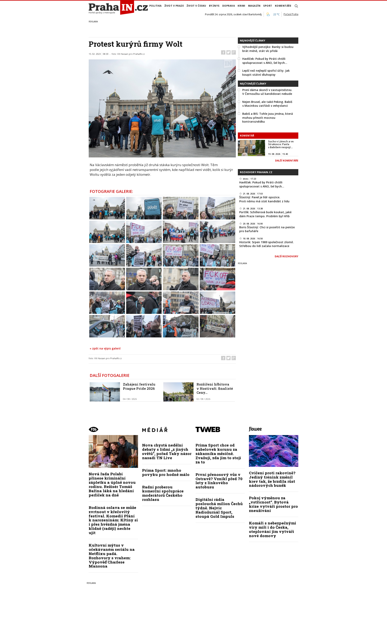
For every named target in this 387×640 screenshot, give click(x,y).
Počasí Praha (291, 14)
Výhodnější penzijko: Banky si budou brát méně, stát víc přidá (267, 49)
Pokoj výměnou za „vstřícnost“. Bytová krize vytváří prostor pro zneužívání (273, 504)
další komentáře (286, 160)
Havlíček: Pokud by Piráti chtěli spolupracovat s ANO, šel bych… (264, 61)
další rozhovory (286, 256)
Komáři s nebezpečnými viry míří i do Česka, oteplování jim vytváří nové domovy (272, 529)
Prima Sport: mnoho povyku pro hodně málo (165, 472)
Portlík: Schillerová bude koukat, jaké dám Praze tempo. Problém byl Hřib (265, 214)
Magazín (254, 5)
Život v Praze (174, 5)
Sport (267, 5)
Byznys (214, 5)
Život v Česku (196, 5)
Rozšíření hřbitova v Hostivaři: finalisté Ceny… (215, 388)
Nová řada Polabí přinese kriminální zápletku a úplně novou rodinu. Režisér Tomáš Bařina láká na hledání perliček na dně (112, 484)
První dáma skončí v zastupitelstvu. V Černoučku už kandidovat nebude (267, 92)
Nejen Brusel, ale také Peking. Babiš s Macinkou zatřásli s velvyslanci (267, 104)
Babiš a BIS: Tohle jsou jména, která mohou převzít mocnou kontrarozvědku (267, 117)
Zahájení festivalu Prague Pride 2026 (139, 386)
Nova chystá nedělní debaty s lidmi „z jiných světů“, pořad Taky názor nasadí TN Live (166, 451)
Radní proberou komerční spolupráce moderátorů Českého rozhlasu (163, 493)
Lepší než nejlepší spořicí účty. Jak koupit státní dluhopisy (266, 73)
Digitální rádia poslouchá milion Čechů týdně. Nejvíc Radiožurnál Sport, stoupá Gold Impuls (219, 508)
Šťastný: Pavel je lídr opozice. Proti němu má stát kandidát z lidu (264, 199)
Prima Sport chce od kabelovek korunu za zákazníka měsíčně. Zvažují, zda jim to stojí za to (218, 453)
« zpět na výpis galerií (105, 348)
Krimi (241, 5)
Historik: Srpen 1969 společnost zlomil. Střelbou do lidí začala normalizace (266, 244)
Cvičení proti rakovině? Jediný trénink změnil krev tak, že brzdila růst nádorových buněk (272, 479)
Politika (155, 5)
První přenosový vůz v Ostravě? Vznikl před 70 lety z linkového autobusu (219, 481)
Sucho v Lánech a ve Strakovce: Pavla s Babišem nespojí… (281, 144)
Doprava (228, 5)
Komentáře (283, 5)
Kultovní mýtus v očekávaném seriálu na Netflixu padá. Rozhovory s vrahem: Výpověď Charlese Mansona (112, 556)
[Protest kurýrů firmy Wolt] (107, 208)
